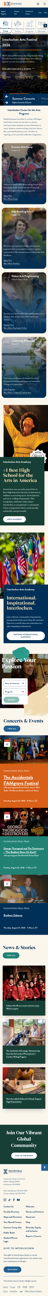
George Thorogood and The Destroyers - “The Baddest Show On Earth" (24, 850)
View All (12, 728)
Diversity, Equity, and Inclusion (33, 1229)
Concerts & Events (29, 12)
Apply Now (8, 195)
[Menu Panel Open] (38, 4)
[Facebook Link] (14, 1200)
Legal (21, 1291)
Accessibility (13, 1291)
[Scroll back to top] (44, 1167)
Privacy (5, 1291)
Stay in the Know (24, 1155)
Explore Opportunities (14, 63)
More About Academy (12, 263)
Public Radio (9, 1232)
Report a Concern (33, 1236)
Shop (28, 1222)
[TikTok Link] (9, 1200)
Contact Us (9, 1206)
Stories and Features (35, 1211)
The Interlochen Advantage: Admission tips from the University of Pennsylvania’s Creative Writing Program (23, 1053)
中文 (18, 1287)
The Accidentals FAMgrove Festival (21, 780)
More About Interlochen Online (15, 327)
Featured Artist (10, 770)
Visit (39, 13)
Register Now (9, 324)
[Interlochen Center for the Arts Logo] (12, 4)
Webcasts (30, 1206)
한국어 (31, 1287)
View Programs (9, 389)
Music (20, 770)
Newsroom (30, 1217)
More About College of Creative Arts (17, 392)
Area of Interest (12, 683)
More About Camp (11, 198)
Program (9, 691)
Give (45, 13)
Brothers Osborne (13, 915)
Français (12, 1287)
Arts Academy (14, 519)
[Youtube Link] (18, 1200)
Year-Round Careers (12, 1222)
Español (5, 1287)
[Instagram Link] (5, 1200)
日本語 (25, 1287)
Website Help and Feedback (33, 1291)
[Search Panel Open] (44, 4)
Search (11, 699)
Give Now (12, 1269)
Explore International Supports (26, 635)
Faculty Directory (11, 1211)
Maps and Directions (13, 1217)
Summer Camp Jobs (12, 1227)
